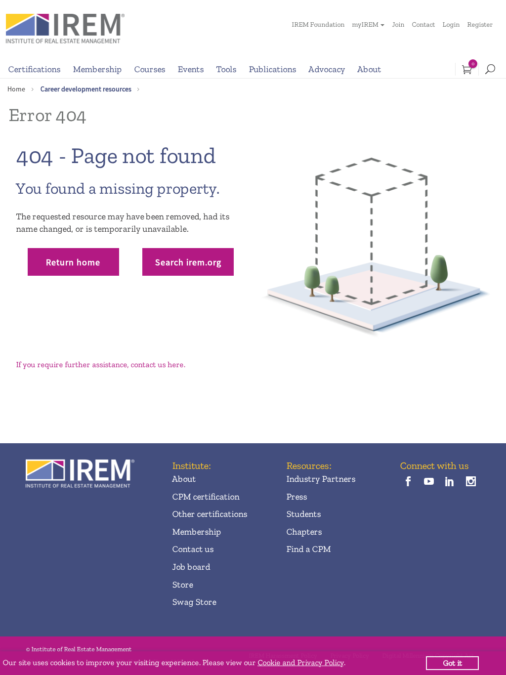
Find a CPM (308, 549)
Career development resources (86, 88)
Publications (272, 69)
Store (182, 584)
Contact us (192, 549)
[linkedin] (450, 482)
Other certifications (209, 513)
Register (480, 24)
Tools (226, 69)
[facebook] (408, 482)
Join (398, 24)
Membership (97, 69)
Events (190, 69)
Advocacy (326, 69)
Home (16, 88)
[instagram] (471, 482)
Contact (423, 24)
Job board (191, 566)
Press (296, 496)
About (369, 69)
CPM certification (205, 496)
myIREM (365, 24)
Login (451, 24)
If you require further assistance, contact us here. (100, 364)
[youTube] (429, 482)
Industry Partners (320, 478)
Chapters (304, 531)
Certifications (34, 69)
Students (303, 513)
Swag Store (194, 601)
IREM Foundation (318, 24)
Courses (149, 69)
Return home (73, 262)
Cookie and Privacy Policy (300, 662)
